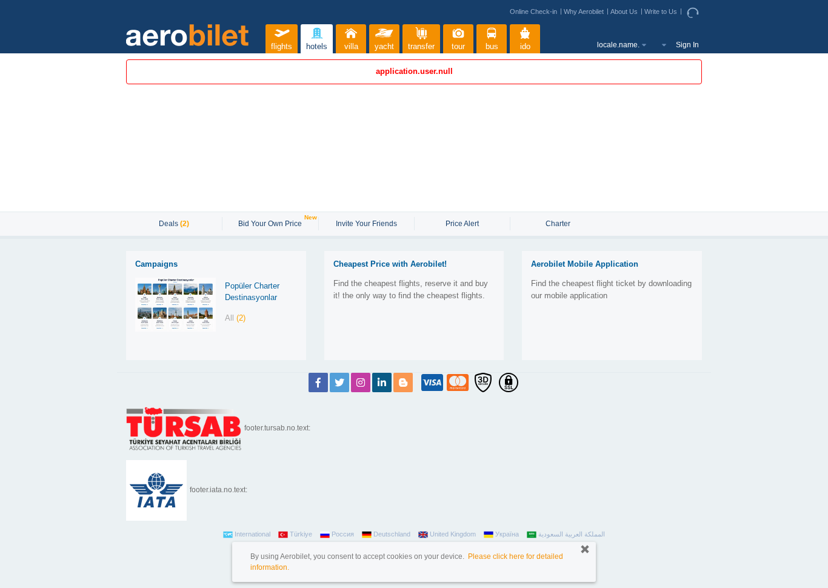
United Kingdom (453, 534)
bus (492, 46)
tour (458, 46)
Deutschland (391, 534)
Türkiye (301, 534)
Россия (343, 534)
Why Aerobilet (584, 11)
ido (525, 46)
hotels (316, 46)
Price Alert (462, 223)
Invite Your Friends (366, 223)
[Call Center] (694, 12)
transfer (421, 46)
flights (281, 46)
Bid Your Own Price (271, 222)
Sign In (687, 45)
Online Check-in (533, 11)
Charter (558, 223)
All (235, 317)
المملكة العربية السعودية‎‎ (571, 534)
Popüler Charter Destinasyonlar (252, 291)
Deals (174, 223)
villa (351, 46)
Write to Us (660, 11)
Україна (507, 534)
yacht (384, 46)
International (252, 534)
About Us (624, 11)
